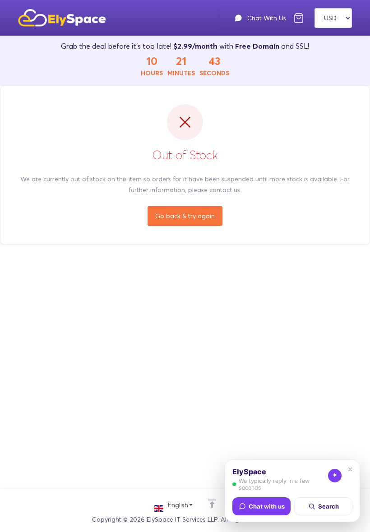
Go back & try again (185, 216)
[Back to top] (212, 503)
